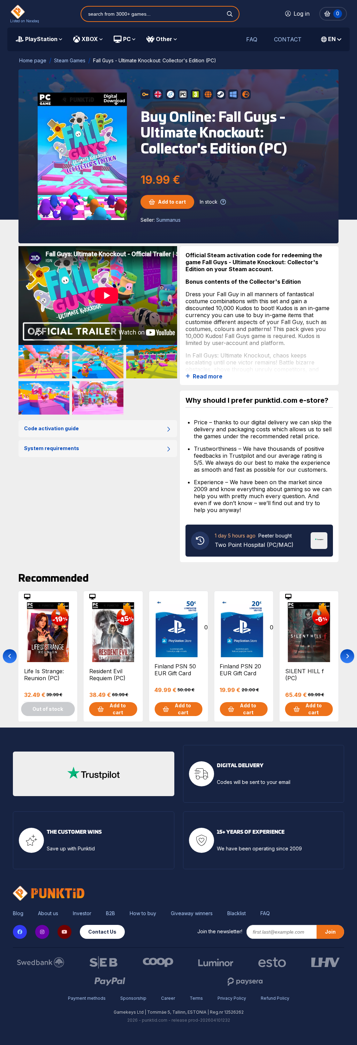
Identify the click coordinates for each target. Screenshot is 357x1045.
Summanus (168, 220)
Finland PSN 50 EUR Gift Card (175, 670)
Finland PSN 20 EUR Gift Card (240, 670)
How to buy (143, 913)
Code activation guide (51, 428)
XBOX (90, 39)
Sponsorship (133, 998)
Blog (18, 913)
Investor (82, 913)
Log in (302, 13)
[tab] (39, 39)
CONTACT (288, 39)
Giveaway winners (192, 913)
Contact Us (102, 932)
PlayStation (41, 39)
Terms (196, 998)
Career (168, 998)
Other (164, 39)
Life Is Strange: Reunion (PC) (44, 675)
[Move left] (10, 656)
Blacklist (236, 913)
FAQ (251, 39)
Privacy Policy (232, 998)
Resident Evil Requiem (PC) (107, 675)
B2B (110, 913)
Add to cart (172, 202)
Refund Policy (275, 998)
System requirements (51, 448)
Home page (32, 60)
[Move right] (347, 656)
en (332, 39)
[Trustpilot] (319, 540)
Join (330, 932)
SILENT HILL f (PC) (304, 675)
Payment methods (87, 998)
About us (48, 913)
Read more (207, 376)
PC (127, 39)
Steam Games (69, 60)
